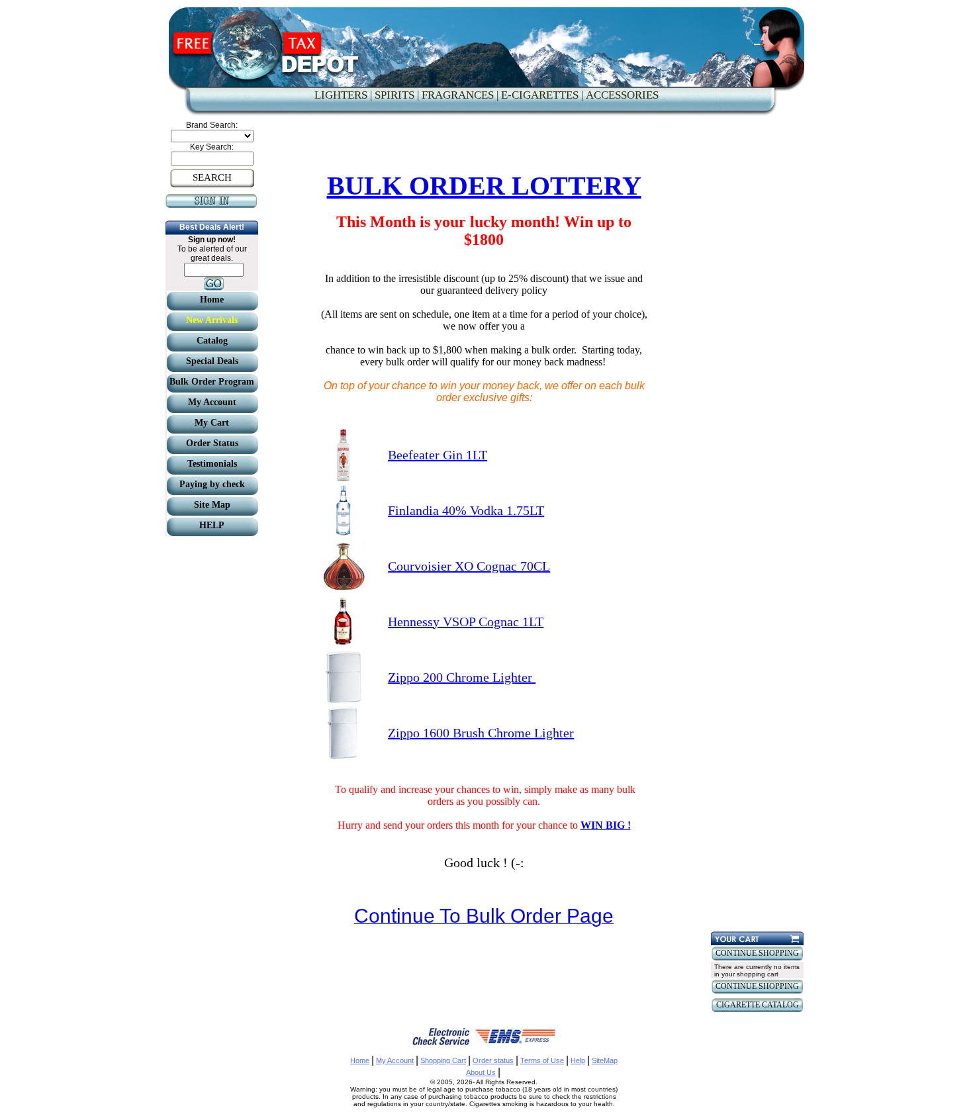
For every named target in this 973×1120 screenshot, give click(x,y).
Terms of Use (542, 1060)
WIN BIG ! (605, 825)
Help (578, 1060)
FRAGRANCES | (460, 95)
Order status (493, 1060)
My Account (395, 1060)
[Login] (211, 205)
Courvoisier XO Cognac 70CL (469, 566)
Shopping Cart (443, 1060)
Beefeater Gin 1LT (437, 454)
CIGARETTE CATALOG (757, 1004)
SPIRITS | (397, 95)
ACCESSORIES (622, 95)
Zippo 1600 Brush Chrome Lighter (481, 732)
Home (359, 1060)
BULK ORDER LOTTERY (484, 186)
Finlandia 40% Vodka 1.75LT (466, 510)
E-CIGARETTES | (542, 95)
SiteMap (605, 1060)
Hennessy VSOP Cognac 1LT (465, 621)
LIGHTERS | (343, 95)
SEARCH (212, 177)
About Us (481, 1072)
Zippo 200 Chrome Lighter (461, 677)
